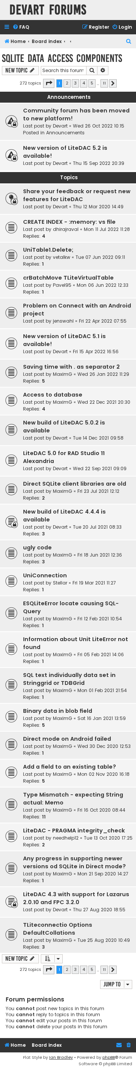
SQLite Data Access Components (62, 58)
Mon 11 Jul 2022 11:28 (107, 229)
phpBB (108, 1057)
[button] (48, 83)
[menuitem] (20, 27)
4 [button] (83, 83)
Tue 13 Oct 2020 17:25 (108, 838)
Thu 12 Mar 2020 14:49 (98, 206)
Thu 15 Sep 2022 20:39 (98, 163)
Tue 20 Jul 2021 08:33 (97, 527)
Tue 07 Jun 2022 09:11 (100, 257)
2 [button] (67, 83)
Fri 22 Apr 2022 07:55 (103, 321)
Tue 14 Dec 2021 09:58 (98, 438)
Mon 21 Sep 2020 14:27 (102, 874)
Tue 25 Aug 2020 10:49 (103, 940)
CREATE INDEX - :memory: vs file (69, 222)
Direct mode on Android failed (67, 739)
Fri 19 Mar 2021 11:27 (94, 583)
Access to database (52, 394)
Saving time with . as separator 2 (71, 367)
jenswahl (63, 321)
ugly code (37, 547)
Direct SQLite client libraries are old (74, 484)
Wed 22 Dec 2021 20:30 (103, 402)
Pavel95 (62, 285)
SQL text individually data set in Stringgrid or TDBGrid (69, 679)
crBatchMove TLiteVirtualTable (68, 277)
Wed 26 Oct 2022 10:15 (98, 126)
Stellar (60, 583)
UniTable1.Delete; (48, 250)
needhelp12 (66, 838)
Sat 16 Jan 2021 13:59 (101, 718)
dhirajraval (66, 229)
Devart (60, 126)
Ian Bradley (61, 1057)
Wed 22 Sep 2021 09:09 (100, 468)
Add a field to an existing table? (69, 767)
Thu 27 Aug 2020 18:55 (99, 909)
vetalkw (61, 257)
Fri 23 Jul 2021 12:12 (98, 491)
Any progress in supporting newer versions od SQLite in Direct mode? (74, 862)
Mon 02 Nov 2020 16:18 (103, 774)
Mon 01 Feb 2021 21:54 (102, 690)
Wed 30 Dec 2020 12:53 (104, 746)
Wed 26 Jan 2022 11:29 (103, 374)
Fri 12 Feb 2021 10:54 (99, 618)
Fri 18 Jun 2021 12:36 (99, 555)
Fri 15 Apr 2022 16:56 (96, 351)
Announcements (65, 132)
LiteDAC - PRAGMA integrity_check (74, 830)
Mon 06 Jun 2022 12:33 (102, 285)
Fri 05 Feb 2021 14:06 (100, 654)
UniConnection (45, 575)
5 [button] (92, 83)
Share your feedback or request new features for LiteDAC (76, 195)
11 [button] (104, 83)
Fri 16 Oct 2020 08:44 (101, 810)
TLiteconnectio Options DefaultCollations (57, 929)
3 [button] (75, 83)
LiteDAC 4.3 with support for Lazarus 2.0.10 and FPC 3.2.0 (76, 898)
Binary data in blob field (57, 711)
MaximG (62, 374)
